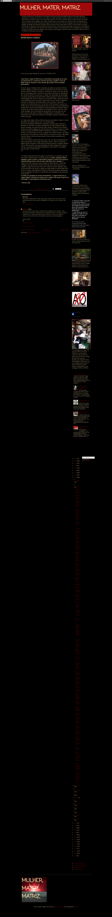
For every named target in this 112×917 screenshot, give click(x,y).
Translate (87, 461)
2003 (75, 851)
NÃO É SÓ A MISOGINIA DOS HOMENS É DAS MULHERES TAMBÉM (77, 542)
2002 (75, 853)
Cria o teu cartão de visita (76, 316)
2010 (75, 835)
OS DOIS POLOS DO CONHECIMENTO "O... (77, 681)
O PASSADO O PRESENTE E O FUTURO (77, 766)
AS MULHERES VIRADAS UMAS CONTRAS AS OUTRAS (77, 630)
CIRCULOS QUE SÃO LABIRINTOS (77, 720)
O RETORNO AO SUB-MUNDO (77, 774)
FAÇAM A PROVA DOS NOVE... (83, 412)
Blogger (76, 907)
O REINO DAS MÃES (77, 559)
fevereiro (77, 815)
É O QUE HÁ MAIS (77, 781)
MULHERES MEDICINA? (77, 491)
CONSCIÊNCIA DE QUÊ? (77, 580)
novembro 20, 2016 (28, 204)
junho (76, 800)
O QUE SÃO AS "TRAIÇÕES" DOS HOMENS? (83, 387)
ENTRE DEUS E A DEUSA (77, 597)
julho (76, 798)
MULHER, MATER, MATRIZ (50, 8)
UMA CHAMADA (77, 743)
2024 (75, 459)
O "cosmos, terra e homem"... (77, 612)
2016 (75, 477)
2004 (75, 849)
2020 (75, 468)
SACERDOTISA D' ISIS (79, 863)
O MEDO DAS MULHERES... (77, 518)
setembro (76, 790)
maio (76, 804)
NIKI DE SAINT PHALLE (77, 738)
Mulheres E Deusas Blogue (76, 312)
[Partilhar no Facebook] (59, 189)
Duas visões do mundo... (77, 728)
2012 (75, 830)
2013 (75, 828)
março (77, 811)
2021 (75, 466)
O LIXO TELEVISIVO (77, 523)
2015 (75, 823)
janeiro (77, 819)
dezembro (77, 481)
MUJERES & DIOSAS (78, 867)
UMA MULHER (77, 748)
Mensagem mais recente (27, 230)
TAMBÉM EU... (77, 715)
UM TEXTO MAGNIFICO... (77, 673)
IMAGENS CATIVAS (78, 869)
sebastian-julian (59, 907)
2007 (75, 842)
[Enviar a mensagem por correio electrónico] (53, 189)
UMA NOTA (77, 753)
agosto (77, 794)
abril (76, 808)
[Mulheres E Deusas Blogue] (73, 315)
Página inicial (46, 230)
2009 (75, 837)
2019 (75, 470)
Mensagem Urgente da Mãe (77, 689)
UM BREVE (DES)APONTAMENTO (77, 696)
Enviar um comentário (28, 226)
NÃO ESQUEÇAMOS (77, 569)
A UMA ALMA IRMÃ (79, 374)
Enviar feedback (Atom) (34, 232)
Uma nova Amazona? (77, 511)
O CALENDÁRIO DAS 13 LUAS (84, 401)
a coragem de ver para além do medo (77, 643)
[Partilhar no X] (58, 189)
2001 (75, 856)
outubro (77, 785)
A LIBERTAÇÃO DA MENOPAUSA (77, 665)
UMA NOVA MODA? (77, 564)
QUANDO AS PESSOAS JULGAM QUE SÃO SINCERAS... (77, 501)
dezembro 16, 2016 (27, 223)
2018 (75, 473)
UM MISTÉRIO (77, 658)
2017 (75, 475)
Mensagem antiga (64, 230)
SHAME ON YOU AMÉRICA (77, 703)
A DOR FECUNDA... (77, 574)
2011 (75, 832)
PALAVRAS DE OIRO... (77, 554)
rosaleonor (25, 209)
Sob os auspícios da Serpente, (77, 652)
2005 (75, 846)
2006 (75, 844)
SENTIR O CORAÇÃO (77, 733)
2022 (75, 463)
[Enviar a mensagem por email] (55, 189)
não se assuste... (77, 620)
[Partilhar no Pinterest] (60, 189)
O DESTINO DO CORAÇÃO (80, 865)
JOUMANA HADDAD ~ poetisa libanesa (77, 589)
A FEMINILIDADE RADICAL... (83, 427)
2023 (75, 461)
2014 (75, 825)
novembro (77, 486)
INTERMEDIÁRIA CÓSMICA (77, 710)
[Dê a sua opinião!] (57, 189)
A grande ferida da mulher (77, 758)
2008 (75, 839)
